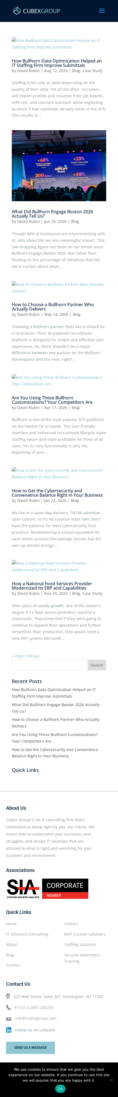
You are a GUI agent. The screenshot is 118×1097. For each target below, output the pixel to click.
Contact (71, 923)
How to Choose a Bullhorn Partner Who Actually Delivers (53, 307)
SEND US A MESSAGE (30, 1048)
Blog (76, 70)
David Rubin (28, 70)
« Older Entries (25, 656)
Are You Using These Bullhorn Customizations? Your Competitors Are (52, 400)
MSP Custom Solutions (84, 934)
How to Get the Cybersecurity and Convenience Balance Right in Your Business (57, 493)
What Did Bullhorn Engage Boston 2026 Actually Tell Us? (52, 214)
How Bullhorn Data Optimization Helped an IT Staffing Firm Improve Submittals (57, 63)
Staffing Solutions (80, 944)
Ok (60, 1089)
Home (11, 923)
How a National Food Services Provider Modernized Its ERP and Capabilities (52, 586)
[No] (111, 1079)
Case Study (92, 70)
